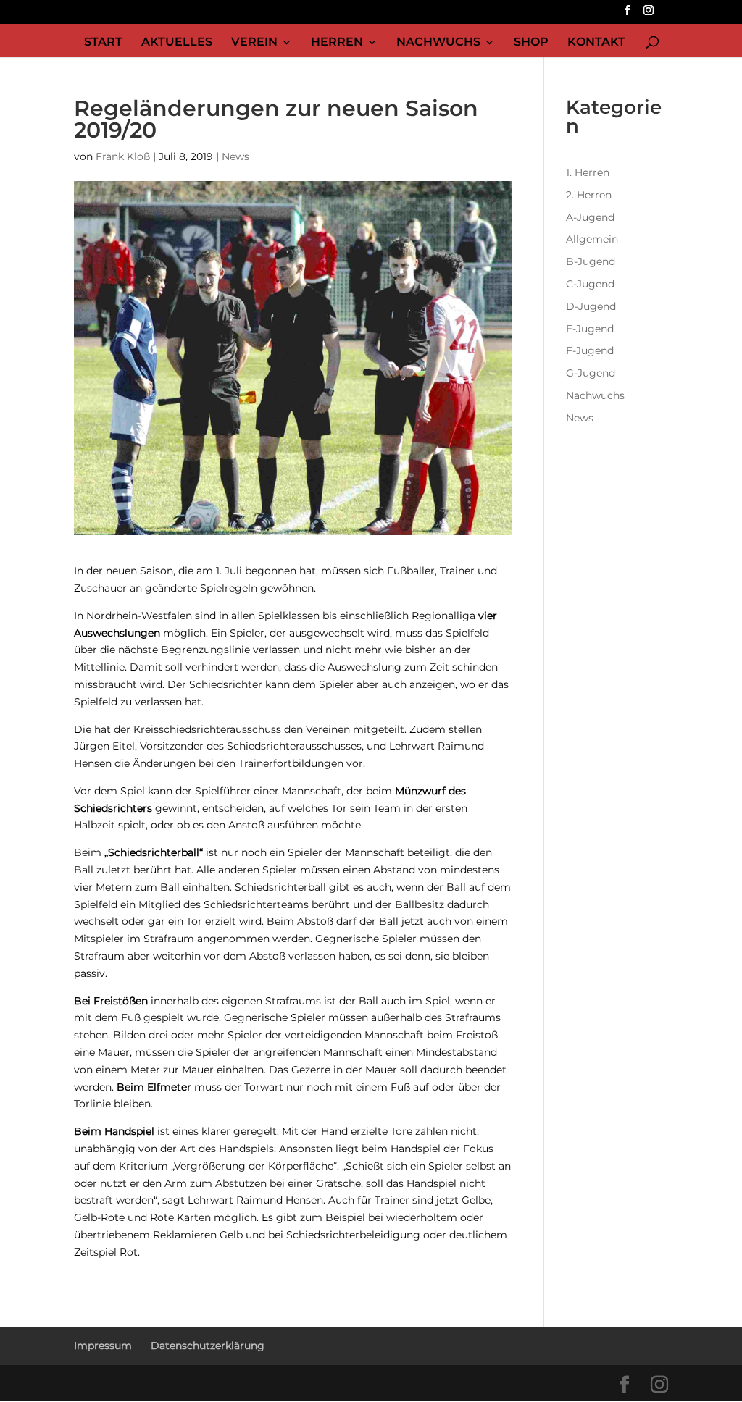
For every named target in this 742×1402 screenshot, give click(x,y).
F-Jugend (590, 350)
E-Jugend (590, 328)
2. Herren (589, 194)
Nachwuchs (438, 43)
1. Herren (587, 172)
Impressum (103, 1345)
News (235, 156)
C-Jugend (590, 283)
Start (103, 43)
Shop (531, 43)
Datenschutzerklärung (207, 1345)
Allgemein (592, 238)
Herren (337, 43)
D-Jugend (591, 306)
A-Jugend (590, 217)
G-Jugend (590, 372)
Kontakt (596, 43)
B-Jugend (590, 261)
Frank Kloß (123, 156)
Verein (254, 43)
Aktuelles (176, 43)
